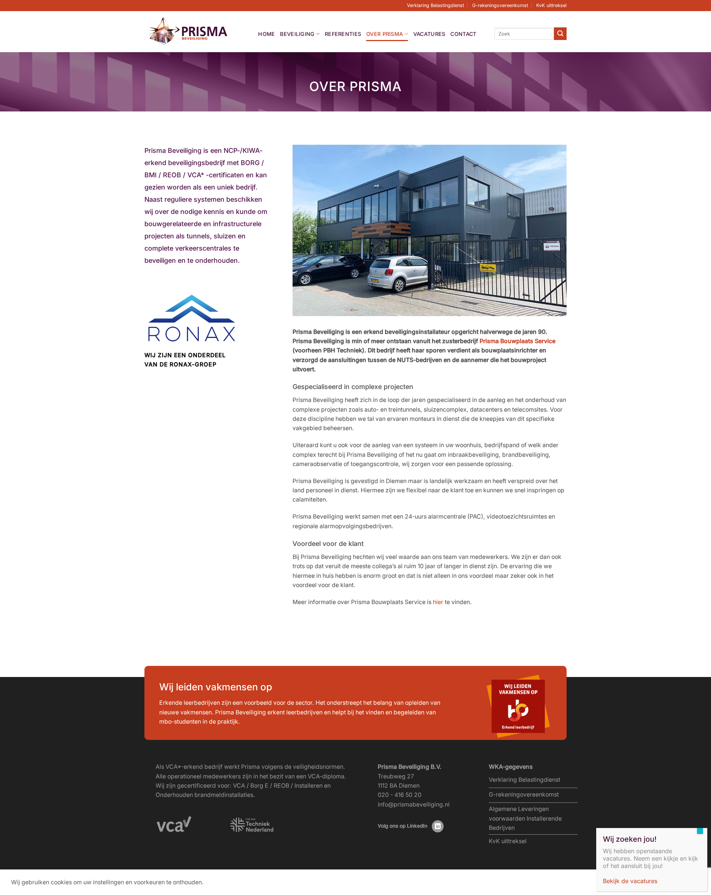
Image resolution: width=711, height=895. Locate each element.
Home (266, 34)
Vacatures (429, 34)
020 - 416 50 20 (399, 794)
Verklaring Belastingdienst (435, 5)
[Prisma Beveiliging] (188, 31)
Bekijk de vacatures (630, 881)
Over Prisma (384, 34)
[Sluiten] (700, 831)
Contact (463, 34)
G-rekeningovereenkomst (500, 5)
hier (438, 602)
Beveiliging (297, 34)
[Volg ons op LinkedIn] (438, 826)
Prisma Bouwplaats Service (517, 341)
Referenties (343, 34)
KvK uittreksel (551, 5)
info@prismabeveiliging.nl (414, 804)
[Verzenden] (560, 33)
